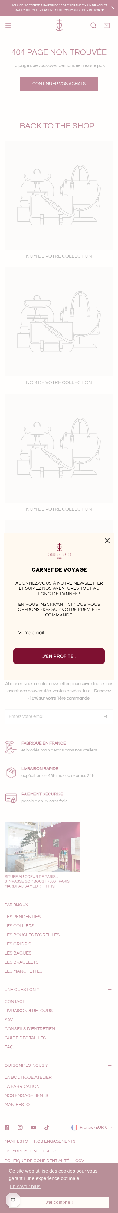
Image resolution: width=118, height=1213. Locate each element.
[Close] (107, 540)
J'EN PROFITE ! (59, 656)
